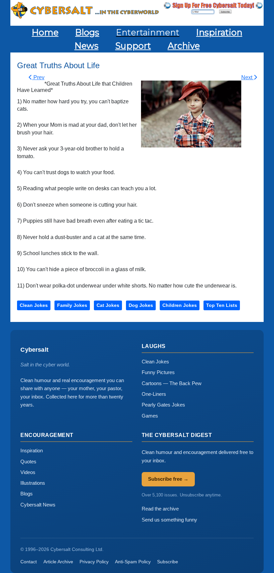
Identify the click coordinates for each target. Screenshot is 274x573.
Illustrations (32, 483)
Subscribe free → (168, 479)
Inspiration (31, 450)
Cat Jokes (108, 305)
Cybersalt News (37, 504)
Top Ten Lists (221, 305)
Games (150, 416)
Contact (28, 561)
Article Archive (58, 561)
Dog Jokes (141, 305)
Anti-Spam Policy (133, 561)
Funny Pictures (158, 372)
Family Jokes (72, 305)
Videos (27, 472)
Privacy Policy (94, 561)
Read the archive (160, 508)
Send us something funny (169, 520)
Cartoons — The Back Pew (171, 383)
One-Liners (154, 394)
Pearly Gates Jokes (163, 405)
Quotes (28, 461)
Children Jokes (179, 305)
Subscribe (167, 561)
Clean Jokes (34, 305)
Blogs (26, 493)
